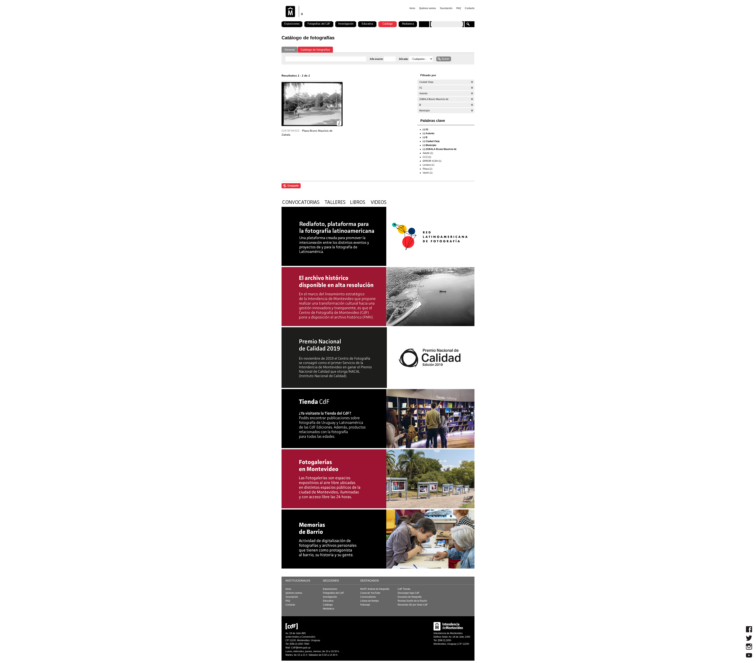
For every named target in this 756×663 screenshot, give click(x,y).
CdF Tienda (404, 589)
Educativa (367, 23)
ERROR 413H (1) (432, 161)
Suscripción (446, 8)
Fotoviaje (365, 604)
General (289, 49)
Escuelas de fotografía (410, 596)
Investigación (345, 23)
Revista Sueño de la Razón (412, 600)
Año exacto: (377, 59)
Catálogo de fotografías (315, 49)
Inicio (412, 8)
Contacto (469, 8)
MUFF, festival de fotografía (374, 589)
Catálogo (388, 23)
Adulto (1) (428, 153)
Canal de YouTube (370, 593)
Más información (339, 123)
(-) (472, 81)
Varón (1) (428, 172)
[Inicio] (333, 19)
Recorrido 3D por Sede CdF (413, 604)
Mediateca (408, 23)
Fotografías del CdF (319, 23)
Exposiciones (292, 23)
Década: (404, 59)
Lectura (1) (428, 165)
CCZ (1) (427, 157)
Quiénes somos (427, 8)
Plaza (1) (427, 168)
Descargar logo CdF (408, 593)
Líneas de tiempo (369, 600)
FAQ (458, 8)
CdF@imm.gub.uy (300, 647)
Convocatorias (368, 596)
